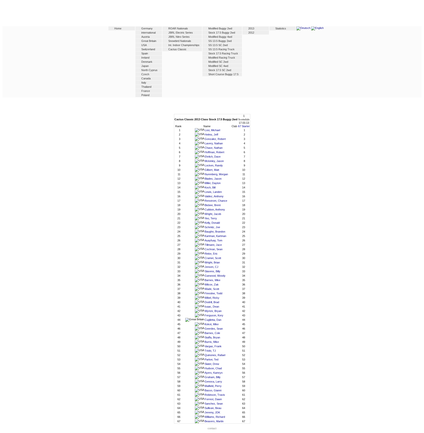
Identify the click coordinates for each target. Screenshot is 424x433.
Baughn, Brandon (215, 231)
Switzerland (148, 49)
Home (117, 28)
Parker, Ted (211, 359)
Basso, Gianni (213, 390)
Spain (144, 53)
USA (144, 45)
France (145, 90)
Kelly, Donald (212, 222)
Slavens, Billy (212, 271)
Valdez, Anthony (214, 196)
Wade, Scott (212, 288)
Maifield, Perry (213, 385)
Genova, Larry (213, 381)
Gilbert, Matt (212, 169)
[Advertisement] (212, 14)
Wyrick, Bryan (213, 310)
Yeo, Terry (211, 218)
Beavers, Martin (214, 421)
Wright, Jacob (213, 213)
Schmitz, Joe (212, 227)
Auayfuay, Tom (213, 240)
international (148, 32)
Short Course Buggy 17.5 (223, 74)
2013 (251, 28)
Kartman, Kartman (215, 236)
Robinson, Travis (215, 394)
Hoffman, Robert (214, 152)
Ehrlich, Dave (213, 156)
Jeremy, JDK (212, 412)
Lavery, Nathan (214, 143)
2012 (251, 32)
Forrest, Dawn (213, 399)
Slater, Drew (212, 363)
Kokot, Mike (212, 324)
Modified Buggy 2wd (220, 28)
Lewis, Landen (213, 191)
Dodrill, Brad (212, 302)
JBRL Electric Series (180, 32)
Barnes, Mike (212, 280)
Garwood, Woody (215, 275)
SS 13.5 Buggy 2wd (220, 40)
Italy (143, 82)
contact (212, 428)
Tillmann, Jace (213, 244)
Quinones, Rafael (215, 355)
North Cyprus (149, 70)
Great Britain (148, 40)
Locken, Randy (214, 165)
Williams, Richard (215, 416)
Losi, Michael (212, 130)
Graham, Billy (213, 377)
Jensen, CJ (211, 266)
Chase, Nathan (214, 147)
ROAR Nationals (178, 28)
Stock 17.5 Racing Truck (223, 53)
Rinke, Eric (211, 253)
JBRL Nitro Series (179, 36)
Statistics (280, 28)
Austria (145, 36)
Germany (147, 28)
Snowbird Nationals (179, 40)
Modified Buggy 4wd (220, 36)
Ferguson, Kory (214, 315)
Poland (145, 95)
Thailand (146, 86)
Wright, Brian (212, 262)
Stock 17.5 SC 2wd (219, 70)
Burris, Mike (212, 341)
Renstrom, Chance (216, 200)
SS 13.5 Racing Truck (221, 49)
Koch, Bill (210, 187)
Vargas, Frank (213, 346)
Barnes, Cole (212, 333)
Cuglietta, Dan (213, 319)
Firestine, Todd (213, 293)
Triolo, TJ (210, 350)
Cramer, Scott (213, 258)
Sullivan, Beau (213, 408)
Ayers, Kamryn (214, 372)
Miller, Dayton (213, 183)
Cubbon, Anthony (215, 209)
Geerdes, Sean (214, 328)
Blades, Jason (213, 178)
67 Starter (244, 126)
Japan (145, 65)
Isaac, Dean (212, 306)
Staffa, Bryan (212, 337)
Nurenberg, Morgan (216, 174)
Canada (146, 78)
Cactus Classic (177, 49)
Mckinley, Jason (214, 161)
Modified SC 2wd (218, 61)
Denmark (146, 61)
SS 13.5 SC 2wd (218, 45)
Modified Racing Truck (221, 57)
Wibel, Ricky (212, 297)
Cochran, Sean (214, 249)
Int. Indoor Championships (183, 45)
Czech (145, 74)
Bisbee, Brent (213, 205)
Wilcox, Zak (212, 284)
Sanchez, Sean (214, 403)
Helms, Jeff (211, 134)
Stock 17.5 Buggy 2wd (221, 32)
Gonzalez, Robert (215, 138)
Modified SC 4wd (218, 65)
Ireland (145, 57)
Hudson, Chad (213, 368)
